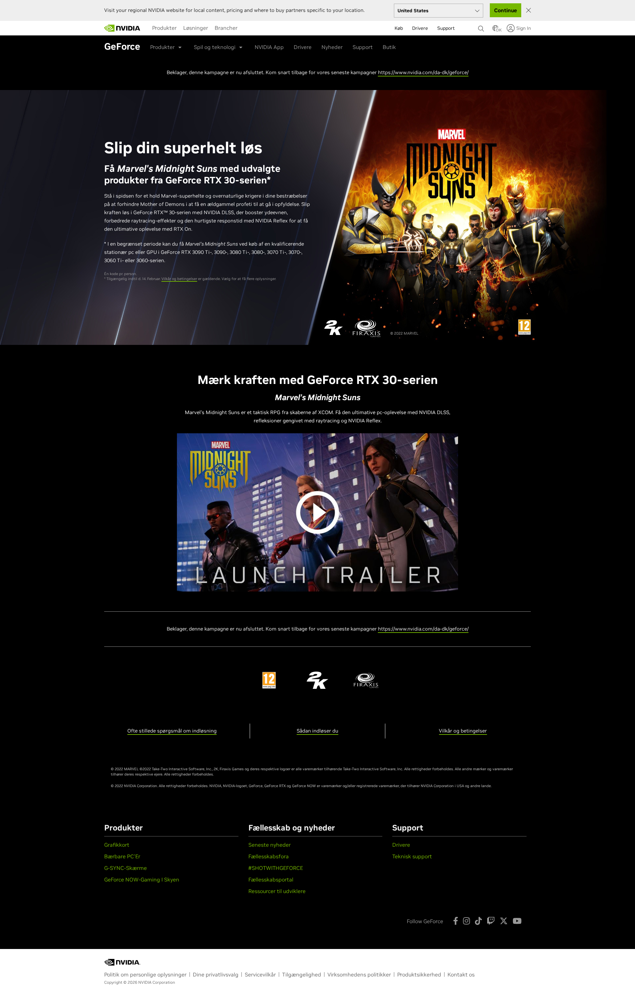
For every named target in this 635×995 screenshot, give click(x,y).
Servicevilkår (260, 974)
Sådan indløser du (317, 731)
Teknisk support (412, 856)
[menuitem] (164, 28)
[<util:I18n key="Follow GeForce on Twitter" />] (504, 921)
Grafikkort (116, 844)
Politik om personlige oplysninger (145, 974)
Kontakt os (461, 974)
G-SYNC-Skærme (125, 868)
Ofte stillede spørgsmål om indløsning (172, 731)
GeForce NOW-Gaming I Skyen (141, 879)
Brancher (226, 27)
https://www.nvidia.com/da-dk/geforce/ (423, 72)
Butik (389, 47)
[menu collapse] (246, 28)
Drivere (303, 47)
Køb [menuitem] (399, 28)
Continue (505, 10)
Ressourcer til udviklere (277, 891)
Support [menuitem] (446, 28)
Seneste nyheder (269, 844)
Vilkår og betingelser (179, 278)
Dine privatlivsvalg (215, 974)
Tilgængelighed (301, 974)
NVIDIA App (269, 47)
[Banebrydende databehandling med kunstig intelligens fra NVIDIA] (122, 28)
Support (363, 47)
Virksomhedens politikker (359, 974)
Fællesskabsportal (270, 879)
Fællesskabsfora (268, 856)
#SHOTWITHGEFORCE (275, 868)
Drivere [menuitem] (420, 28)
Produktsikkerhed (419, 974)
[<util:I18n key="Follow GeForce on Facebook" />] (455, 921)
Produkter (164, 27)
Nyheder (332, 47)
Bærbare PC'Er (122, 856)
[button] (495, 30)
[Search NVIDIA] (482, 27)
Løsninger (195, 27)
